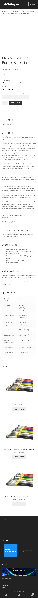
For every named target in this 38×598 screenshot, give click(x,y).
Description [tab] (5, 114)
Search (19, 595)
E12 (4, 13)
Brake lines (26, 11)
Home (5, 11)
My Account (6, 595)
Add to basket (15, 102)
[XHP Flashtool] (10, 550)
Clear (19, 83)
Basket (29, 593)
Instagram (5, 585)
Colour (4, 86)
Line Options (6, 80)
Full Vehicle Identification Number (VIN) (14, 94)
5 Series (32, 11)
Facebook (5, 583)
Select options (19, 409)
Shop (9, 11)
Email (4, 587)
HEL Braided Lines (17, 11)
